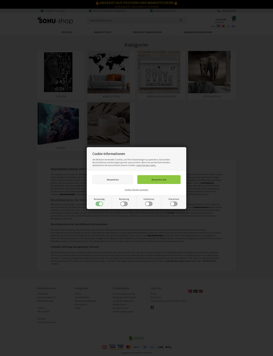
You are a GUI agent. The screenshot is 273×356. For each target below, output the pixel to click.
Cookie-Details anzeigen (136, 189)
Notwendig (99, 199)
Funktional (148, 199)
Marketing (124, 199)
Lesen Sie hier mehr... (146, 165)
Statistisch (173, 199)
